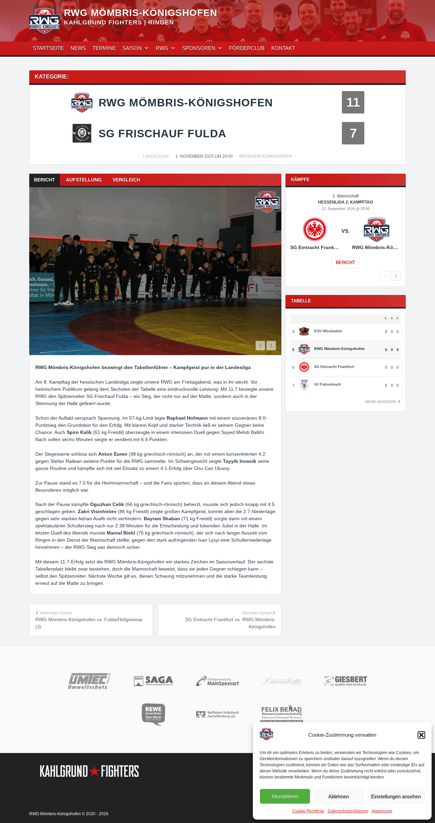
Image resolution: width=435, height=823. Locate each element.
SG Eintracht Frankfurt (334, 367)
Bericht (44, 179)
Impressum (382, 811)
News (78, 48)
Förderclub (246, 48)
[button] (421, 735)
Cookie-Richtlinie (308, 811)
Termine (104, 48)
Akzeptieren (285, 796)
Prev (260, 345)
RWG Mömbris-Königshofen (140, 12)
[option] (155, 271)
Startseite (48, 48)
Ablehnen (338, 796)
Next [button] (396, 276)
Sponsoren (198, 48)
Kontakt (283, 48)
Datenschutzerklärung (348, 811)
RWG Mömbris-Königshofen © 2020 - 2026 (68, 813)
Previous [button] (385, 276)
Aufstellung (84, 179)
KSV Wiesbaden (328, 331)
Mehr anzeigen (381, 402)
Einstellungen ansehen (396, 796)
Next (271, 345)
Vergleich (126, 179)
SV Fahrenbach (327, 384)
